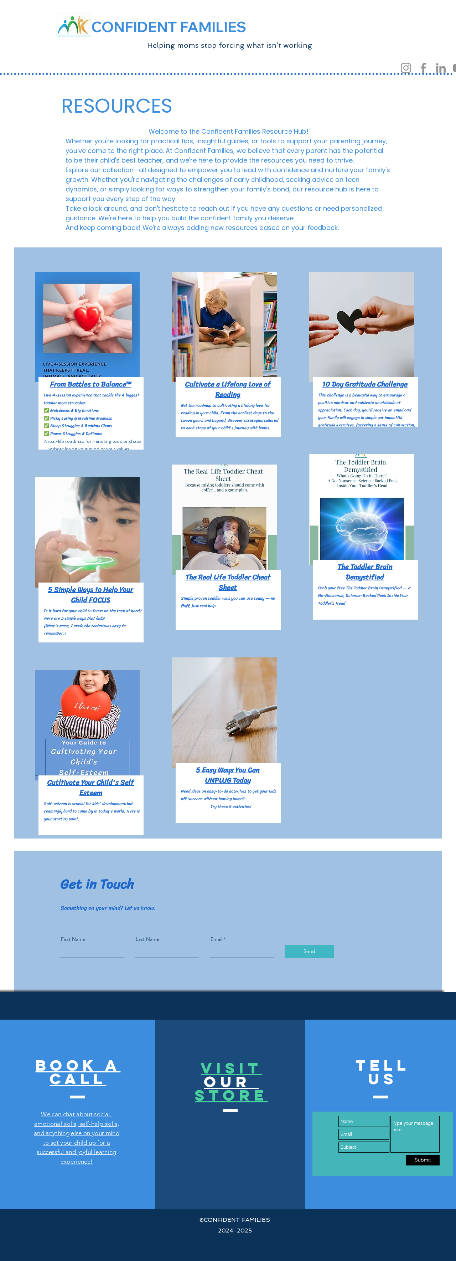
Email (216, 939)
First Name (73, 939)
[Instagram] (406, 68)
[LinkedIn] (441, 68)
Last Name (148, 939)
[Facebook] (423, 68)
